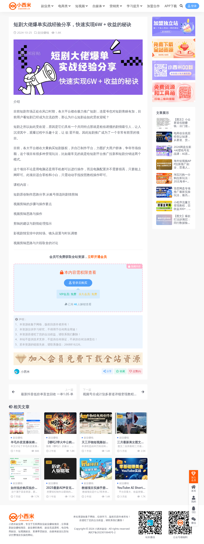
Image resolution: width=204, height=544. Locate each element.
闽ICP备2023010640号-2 (102, 532)
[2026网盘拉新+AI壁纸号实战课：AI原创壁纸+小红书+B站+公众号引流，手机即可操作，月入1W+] (164, 150)
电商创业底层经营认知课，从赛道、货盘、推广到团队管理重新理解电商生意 (182, 141)
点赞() (137, 371)
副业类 (46, 6)
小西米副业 (101, 528)
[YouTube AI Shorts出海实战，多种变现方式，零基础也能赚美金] (131, 468)
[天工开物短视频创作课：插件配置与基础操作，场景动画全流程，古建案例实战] (96, 423)
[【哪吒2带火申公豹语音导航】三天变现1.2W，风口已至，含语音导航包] (60, 423)
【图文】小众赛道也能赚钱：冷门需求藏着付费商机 (182, 124)
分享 (109, 371)
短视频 (80, 6)
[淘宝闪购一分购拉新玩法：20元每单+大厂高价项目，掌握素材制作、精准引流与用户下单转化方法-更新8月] (164, 178)
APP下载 (171, 6)
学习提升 (133, 6)
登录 (194, 6)
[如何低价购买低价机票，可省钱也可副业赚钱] (25, 468)
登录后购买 (79, 282)
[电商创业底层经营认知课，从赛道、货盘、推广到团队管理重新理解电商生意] (164, 137)
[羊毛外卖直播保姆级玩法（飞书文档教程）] (25, 423)
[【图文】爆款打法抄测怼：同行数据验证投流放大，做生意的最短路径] (164, 219)
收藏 (122, 371)
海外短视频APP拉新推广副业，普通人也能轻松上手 (182, 166)
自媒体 (97, 6)
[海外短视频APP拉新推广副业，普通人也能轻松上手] (164, 164)
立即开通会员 (97, 256)
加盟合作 (153, 6)
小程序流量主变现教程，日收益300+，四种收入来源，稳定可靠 (182, 208)
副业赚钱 (43, 32)
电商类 (63, 6)
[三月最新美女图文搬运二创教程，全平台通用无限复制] (131, 423)
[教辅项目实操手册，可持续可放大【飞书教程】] (96, 468)
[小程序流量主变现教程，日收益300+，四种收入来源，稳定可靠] (164, 206)
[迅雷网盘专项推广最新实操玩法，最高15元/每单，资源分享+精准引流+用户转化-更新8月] (164, 192)
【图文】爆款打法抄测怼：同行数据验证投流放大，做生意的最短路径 (182, 224)
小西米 (25, 372)
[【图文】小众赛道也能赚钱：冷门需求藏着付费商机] (164, 123)
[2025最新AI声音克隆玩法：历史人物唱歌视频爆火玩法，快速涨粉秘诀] (60, 468)
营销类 (114, 6)
